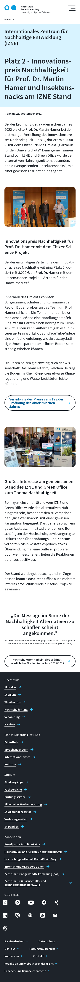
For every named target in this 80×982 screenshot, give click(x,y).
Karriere (9, 724)
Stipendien (11, 826)
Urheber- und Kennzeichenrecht (25, 971)
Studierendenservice (17, 812)
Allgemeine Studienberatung (23, 804)
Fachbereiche (13, 789)
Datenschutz (47, 941)
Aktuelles (10, 687)
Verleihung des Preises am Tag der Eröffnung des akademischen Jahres (36, 403)
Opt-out (9, 949)
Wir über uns (12, 702)
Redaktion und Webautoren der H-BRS (29, 963)
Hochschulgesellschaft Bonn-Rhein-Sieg (30, 859)
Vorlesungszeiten (15, 819)
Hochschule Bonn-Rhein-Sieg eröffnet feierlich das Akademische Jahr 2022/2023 (37, 661)
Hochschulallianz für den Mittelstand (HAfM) (33, 852)
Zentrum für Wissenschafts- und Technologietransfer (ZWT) (25, 883)
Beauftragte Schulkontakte (22, 844)
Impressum (11, 956)
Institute (10, 764)
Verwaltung (12, 717)
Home (7, 19)
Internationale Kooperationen (24, 866)
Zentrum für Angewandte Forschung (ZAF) (31, 874)
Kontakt (38, 956)
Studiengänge (13, 782)
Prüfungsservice (14, 797)
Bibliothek (11, 742)
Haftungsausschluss (42, 949)
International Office (17, 757)
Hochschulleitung (16, 709)
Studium (10, 695)
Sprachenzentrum (16, 749)
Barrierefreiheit (14, 941)
